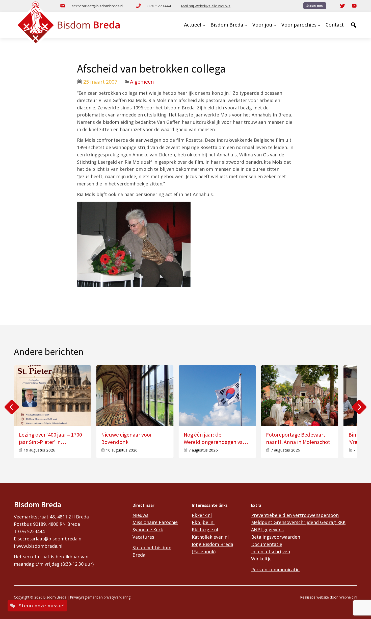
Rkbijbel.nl (203, 522)
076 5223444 (159, 5)
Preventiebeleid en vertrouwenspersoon (295, 515)
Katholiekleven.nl (210, 537)
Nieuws (140, 515)
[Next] (359, 407)
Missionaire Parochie (155, 522)
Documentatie (266, 544)
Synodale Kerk (147, 530)
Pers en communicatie (275, 569)
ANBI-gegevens (267, 530)
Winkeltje (261, 559)
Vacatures (143, 537)
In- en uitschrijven (270, 552)
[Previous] (12, 407)
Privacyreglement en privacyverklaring (100, 597)
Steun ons (314, 6)
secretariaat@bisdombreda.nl (97, 5)
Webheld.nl (348, 597)
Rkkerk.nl (202, 515)
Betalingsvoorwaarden (275, 537)
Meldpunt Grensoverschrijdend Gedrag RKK (298, 522)
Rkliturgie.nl (205, 530)
